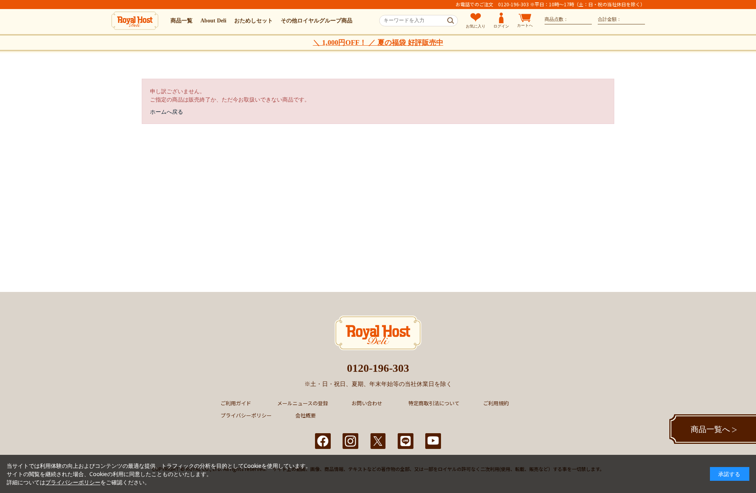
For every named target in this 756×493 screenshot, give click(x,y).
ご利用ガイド (235, 403)
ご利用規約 (496, 403)
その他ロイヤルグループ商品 (316, 21)
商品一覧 (181, 21)
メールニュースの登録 (302, 403)
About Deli (213, 21)
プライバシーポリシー (246, 415)
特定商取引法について (434, 403)
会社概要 (305, 415)
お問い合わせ (367, 403)
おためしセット (253, 21)
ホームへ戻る (166, 111)
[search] (451, 21)
